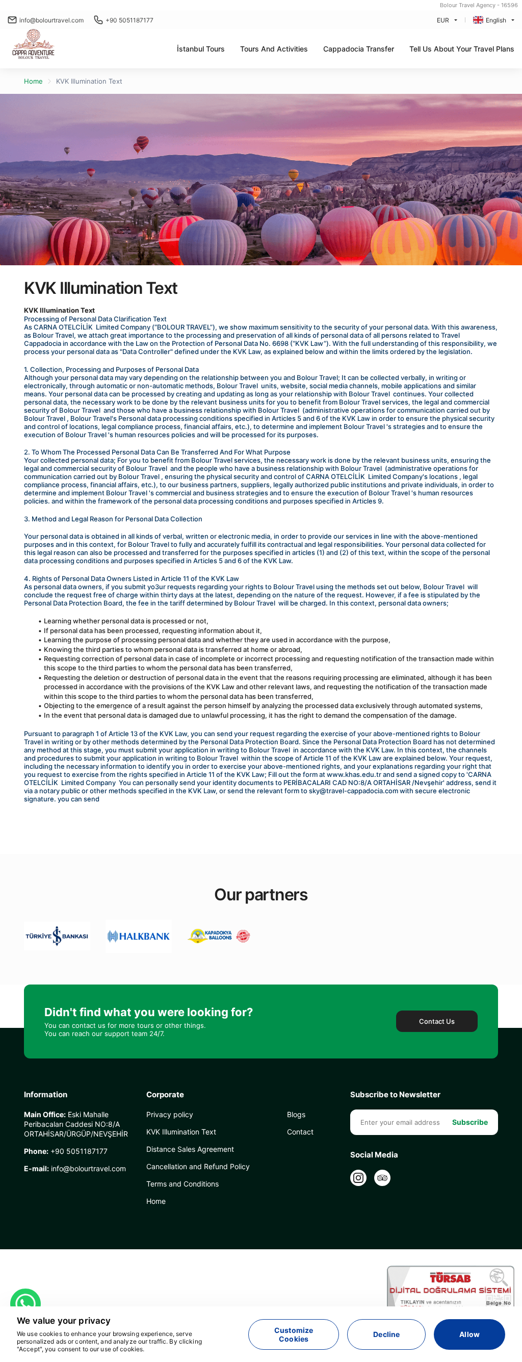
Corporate (165, 1094)
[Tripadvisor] (382, 1178)
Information (45, 1094)
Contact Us (437, 1021)
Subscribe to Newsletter (395, 1094)
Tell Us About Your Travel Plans (461, 48)
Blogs (296, 1114)
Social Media (374, 1154)
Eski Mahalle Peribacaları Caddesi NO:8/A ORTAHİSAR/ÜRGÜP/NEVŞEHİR (76, 1124)
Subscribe (470, 1122)
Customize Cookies (293, 1334)
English (496, 20)
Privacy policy (169, 1114)
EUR (443, 20)
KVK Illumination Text (89, 81)
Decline (386, 1334)
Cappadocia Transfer (358, 48)
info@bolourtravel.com (51, 20)
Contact (300, 1131)
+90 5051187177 (129, 20)
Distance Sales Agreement (190, 1149)
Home (33, 81)
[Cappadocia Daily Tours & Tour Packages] (35, 45)
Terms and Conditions (182, 1183)
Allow (469, 1334)
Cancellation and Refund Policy (198, 1166)
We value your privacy (64, 1321)
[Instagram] (358, 1178)
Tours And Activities (274, 48)
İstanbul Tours (201, 48)
